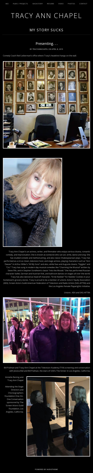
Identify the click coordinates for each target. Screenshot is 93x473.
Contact (83, 4)
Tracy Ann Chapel (46, 15)
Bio (7, 4)
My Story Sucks (46, 30)
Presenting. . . (47, 43)
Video (61, 4)
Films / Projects (20, 4)
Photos (71, 4)
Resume (50, 4)
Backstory (38, 4)
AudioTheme (52, 469)
